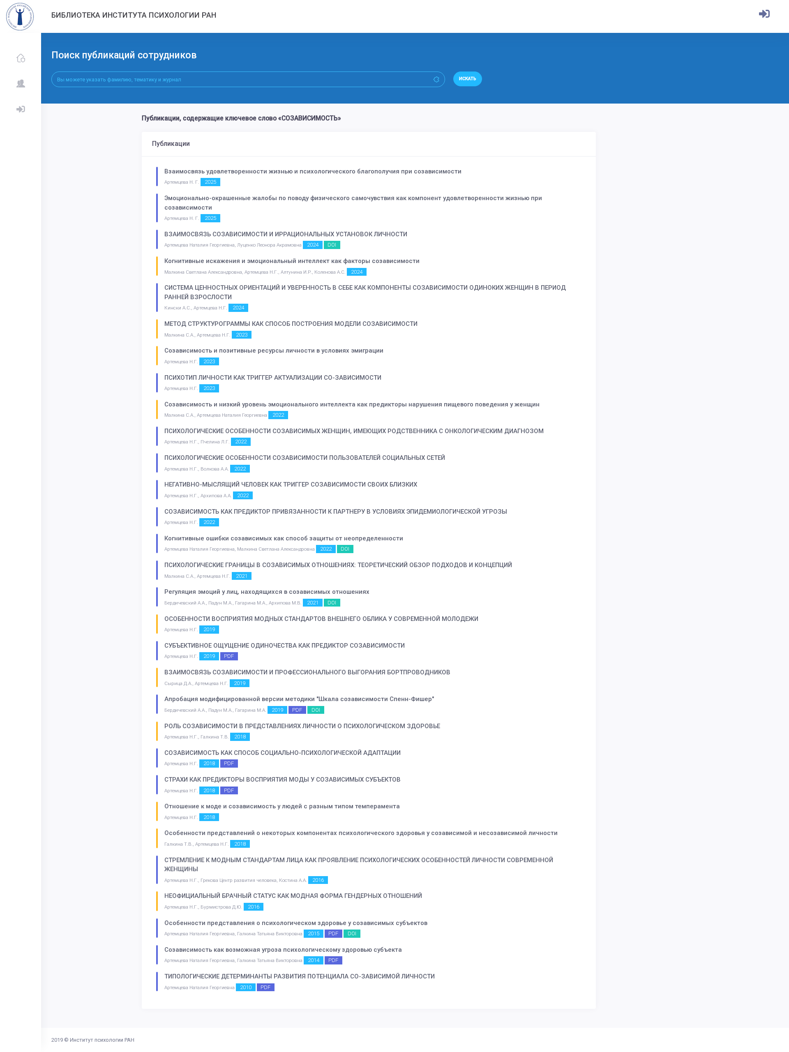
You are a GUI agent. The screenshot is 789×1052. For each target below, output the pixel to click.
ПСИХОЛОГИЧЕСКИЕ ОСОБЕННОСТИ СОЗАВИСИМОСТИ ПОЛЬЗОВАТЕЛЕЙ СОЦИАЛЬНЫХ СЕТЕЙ (304, 457)
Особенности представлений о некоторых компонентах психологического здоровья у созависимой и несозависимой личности (361, 833)
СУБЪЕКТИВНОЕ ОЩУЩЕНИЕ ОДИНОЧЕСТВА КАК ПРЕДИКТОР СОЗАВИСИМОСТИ (284, 645)
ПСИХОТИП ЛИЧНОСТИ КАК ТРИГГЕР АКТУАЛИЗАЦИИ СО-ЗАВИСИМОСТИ (272, 377)
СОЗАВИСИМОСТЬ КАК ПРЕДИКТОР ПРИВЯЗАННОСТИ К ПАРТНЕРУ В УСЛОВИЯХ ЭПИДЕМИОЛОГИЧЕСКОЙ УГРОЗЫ (335, 511)
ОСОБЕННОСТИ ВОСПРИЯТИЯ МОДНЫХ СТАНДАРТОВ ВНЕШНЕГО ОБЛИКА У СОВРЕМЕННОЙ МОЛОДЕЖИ (321, 619)
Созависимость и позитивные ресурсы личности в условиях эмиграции (273, 350)
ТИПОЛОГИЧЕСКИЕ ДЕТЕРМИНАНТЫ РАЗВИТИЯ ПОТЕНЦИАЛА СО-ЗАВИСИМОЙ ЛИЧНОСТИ (299, 976)
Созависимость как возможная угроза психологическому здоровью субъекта (283, 949)
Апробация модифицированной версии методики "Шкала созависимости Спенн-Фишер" (299, 699)
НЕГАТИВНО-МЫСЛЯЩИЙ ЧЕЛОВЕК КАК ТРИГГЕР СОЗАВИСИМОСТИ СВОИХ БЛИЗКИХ (290, 484)
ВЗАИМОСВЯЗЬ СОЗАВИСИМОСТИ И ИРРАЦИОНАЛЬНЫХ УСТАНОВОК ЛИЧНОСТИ (285, 234)
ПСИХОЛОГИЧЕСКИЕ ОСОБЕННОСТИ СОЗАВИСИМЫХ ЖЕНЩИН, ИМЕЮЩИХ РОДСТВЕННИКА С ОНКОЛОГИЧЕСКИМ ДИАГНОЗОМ (354, 431)
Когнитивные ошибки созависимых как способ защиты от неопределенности (283, 538)
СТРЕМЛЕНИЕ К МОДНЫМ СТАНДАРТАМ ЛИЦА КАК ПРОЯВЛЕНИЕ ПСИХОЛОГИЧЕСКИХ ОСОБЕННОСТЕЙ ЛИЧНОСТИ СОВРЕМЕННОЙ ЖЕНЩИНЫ (358, 864)
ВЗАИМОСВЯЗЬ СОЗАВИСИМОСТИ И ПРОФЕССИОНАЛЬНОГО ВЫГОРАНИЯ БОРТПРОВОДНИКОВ (307, 672)
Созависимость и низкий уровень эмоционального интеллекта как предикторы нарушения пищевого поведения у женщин (352, 404)
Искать (467, 78)
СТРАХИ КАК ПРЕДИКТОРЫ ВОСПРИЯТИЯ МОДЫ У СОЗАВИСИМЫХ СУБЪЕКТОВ (282, 779)
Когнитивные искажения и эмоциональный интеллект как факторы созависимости (292, 261)
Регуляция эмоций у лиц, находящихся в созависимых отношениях (266, 591)
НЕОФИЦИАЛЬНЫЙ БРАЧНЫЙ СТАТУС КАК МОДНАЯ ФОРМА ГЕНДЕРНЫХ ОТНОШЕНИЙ (293, 896)
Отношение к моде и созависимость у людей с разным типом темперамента (282, 806)
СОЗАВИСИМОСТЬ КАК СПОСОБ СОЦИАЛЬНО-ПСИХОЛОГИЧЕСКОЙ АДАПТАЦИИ (282, 753)
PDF (229, 656)
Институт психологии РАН (102, 1040)
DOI (332, 245)
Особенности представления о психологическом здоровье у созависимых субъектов (295, 923)
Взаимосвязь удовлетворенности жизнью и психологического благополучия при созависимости (312, 171)
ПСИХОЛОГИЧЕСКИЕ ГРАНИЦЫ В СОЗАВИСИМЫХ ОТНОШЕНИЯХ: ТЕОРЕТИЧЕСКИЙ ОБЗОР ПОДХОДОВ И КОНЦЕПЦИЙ (338, 565)
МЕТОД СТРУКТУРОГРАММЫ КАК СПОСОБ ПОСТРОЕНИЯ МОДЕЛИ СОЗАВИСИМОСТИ (291, 324)
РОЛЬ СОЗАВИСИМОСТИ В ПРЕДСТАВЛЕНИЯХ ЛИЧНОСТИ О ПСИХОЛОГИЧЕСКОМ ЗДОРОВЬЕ (302, 726)
